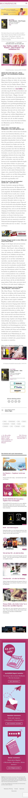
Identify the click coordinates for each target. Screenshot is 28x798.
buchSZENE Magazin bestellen (14, 673)
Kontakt (16, 788)
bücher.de (17, 383)
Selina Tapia (11, 42)
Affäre (5, 421)
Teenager (17, 426)
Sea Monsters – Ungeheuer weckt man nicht (14, 474)
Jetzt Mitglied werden (14, 768)
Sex (11, 426)
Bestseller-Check (10, 43)
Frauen (24, 421)
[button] (9, 401)
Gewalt (13, 423)
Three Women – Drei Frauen (17, 21)
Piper (10, 24)
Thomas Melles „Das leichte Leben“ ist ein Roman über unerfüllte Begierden (15, 605)
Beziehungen (12, 421)
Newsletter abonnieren (14, 715)
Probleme (6, 426)
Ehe (19, 421)
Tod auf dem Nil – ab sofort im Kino (13, 553)
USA (23, 426)
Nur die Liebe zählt (19, 43)
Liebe (19, 423)
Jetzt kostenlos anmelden (14, 723)
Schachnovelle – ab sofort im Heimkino (14, 578)
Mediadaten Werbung (8, 788)
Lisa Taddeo (11, 19)
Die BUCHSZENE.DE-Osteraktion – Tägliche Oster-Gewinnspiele (13, 500)
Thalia (17, 387)
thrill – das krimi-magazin (10, 527)
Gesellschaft (6, 423)
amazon (18, 390)
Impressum (21, 788)
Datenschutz (14, 791)
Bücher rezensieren (14, 757)
